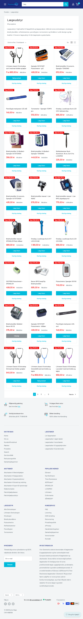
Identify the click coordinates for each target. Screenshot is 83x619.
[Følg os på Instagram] (13, 603)
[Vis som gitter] (71, 42)
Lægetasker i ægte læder (54, 439)
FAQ (46, 509)
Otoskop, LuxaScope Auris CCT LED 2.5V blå (41, 240)
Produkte (7, 449)
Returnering (49, 519)
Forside (6, 12)
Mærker (6, 445)
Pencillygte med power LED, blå (16, 109)
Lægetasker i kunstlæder (54, 442)
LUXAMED (48, 489)
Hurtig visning (16, 83)
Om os (6, 439)
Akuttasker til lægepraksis (13, 476)
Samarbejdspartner (11, 462)
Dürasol (48, 472)
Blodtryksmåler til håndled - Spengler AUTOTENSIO (15, 152)
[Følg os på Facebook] (5, 603)
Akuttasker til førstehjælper (14, 472)
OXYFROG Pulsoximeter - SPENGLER (14, 282)
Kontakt (48, 539)
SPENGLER (49, 486)
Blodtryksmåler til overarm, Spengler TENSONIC (65, 67)
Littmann (48, 492)
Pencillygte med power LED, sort (65, 325)
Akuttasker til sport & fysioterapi (15, 486)
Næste (71, 394)
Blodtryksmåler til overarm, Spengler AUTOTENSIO (15, 197)
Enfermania (49, 495)
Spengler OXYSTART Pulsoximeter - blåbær (38, 325)
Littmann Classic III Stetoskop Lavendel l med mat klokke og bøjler (66, 369)
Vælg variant (16, 78)
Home (6, 436)
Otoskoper (8, 516)
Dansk (7, 595)
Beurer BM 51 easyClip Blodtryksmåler (38, 282)
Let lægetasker (50, 436)
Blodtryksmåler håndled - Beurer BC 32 (14, 325)
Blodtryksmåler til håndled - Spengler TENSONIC (40, 152)
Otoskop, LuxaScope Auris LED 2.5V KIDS (66, 240)
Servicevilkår (8, 455)
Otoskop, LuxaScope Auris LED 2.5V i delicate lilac (66, 110)
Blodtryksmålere (10, 519)
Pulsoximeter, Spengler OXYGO (66, 281)
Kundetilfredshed (10, 442)
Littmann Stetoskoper (12, 513)
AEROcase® (49, 482)
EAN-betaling (50, 516)
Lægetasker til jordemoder (54, 449)
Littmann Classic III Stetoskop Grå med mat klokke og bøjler (16, 368)
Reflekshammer (9, 526)
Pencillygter (8, 529)
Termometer (8, 532)
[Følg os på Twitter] (9, 603)
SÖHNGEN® (49, 499)
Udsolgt (16, 336)
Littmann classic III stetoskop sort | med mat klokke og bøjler (16, 67)
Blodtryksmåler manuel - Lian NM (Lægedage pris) (66, 197)
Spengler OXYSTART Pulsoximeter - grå (38, 67)
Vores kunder (50, 535)
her (19, 406)
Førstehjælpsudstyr (11, 495)
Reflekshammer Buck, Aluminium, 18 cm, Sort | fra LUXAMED (65, 153)
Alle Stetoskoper (10, 509)
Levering (48, 513)
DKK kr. (17, 595)
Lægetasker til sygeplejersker (55, 445)
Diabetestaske (9, 489)
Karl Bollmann (50, 476)
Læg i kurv (41, 78)
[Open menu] (5, 4)
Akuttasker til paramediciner (14, 479)
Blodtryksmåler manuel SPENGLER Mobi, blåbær (14, 240)
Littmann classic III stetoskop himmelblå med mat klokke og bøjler (41, 369)
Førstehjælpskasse (11, 492)
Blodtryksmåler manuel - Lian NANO (41, 197)
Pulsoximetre (9, 522)
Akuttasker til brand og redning (15, 482)
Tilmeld (9, 565)
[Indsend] (65, 4)
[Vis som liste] (75, 42)
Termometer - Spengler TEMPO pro (41, 110)
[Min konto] (73, 4)
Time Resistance (51, 479)
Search (6, 452)
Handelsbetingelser (52, 529)
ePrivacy (48, 526)
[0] (77, 4)
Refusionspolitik (10, 458)
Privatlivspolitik (50, 522)
